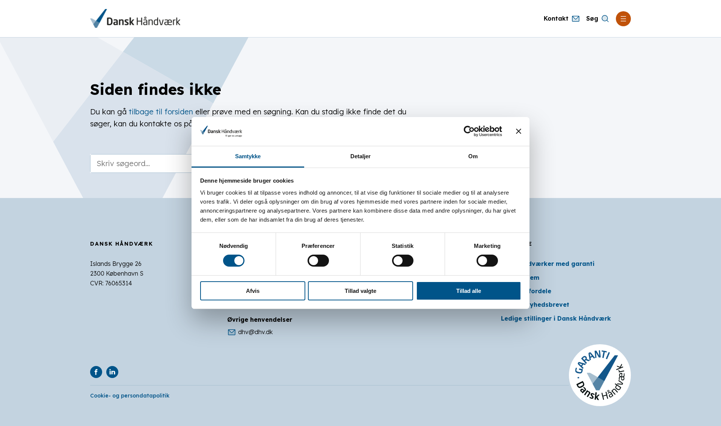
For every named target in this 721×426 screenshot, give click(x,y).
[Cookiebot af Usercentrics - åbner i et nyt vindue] (469, 131)
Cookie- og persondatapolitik (129, 395)
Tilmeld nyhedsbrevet (535, 304)
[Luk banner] (518, 131)
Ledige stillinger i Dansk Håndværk (556, 318)
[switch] (318, 261)
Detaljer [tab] (360, 156)
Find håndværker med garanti (547, 263)
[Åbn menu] (623, 18)
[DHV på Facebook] (96, 372)
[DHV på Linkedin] (112, 372)
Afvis (252, 291)
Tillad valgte (360, 291)
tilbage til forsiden (161, 111)
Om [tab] (473, 156)
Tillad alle (468, 291)
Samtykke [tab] (248, 156)
